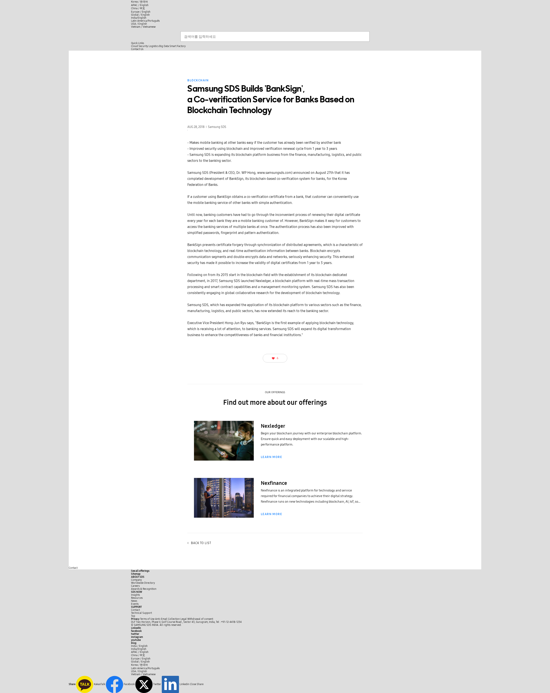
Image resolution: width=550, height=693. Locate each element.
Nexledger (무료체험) (224, 454)
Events (135, 603)
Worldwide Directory (143, 582)
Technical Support (141, 612)
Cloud (134, 46)
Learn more (271, 457)
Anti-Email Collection (167, 618)
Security (143, 46)
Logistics (154, 46)
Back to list (199, 543)
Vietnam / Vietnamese (143, 26)
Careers (135, 585)
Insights (135, 594)
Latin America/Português (145, 20)
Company (136, 579)
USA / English (139, 23)
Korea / (139, 1)
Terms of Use (147, 618)
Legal (183, 618)
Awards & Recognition (143, 588)
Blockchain (198, 80)
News (134, 600)
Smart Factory (178, 46)
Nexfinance (224, 511)
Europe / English (140, 11)
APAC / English (139, 5)
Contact (73, 567)
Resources (137, 597)
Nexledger (273, 426)
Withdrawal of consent (200, 618)
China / (138, 8)
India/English (138, 17)
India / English (139, 646)
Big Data (164, 46)
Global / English (140, 14)
